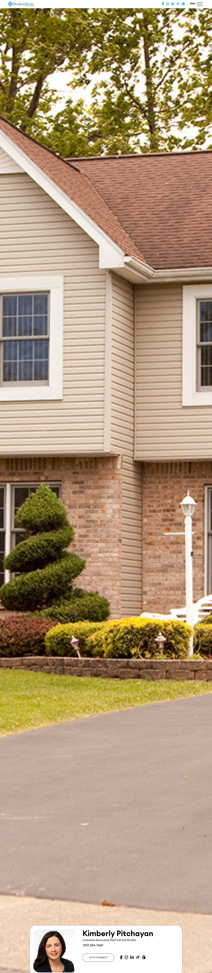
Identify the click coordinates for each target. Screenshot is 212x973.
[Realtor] (183, 4)
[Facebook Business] (163, 4)
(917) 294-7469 (92, 945)
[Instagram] (167, 4)
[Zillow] (178, 4)
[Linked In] (172, 4)
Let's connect (98, 957)
